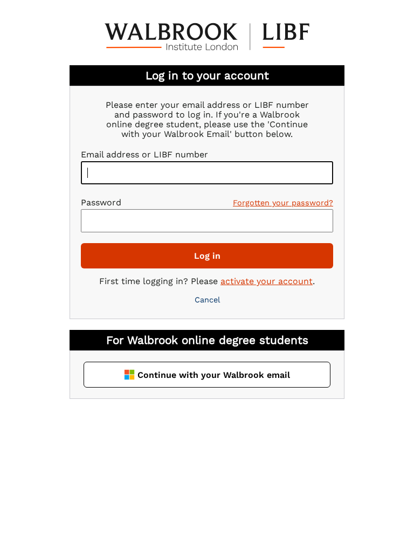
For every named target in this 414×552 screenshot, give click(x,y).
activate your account (266, 281)
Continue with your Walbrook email (213, 375)
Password (101, 202)
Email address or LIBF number (144, 154)
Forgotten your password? (283, 202)
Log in (207, 256)
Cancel (207, 299)
